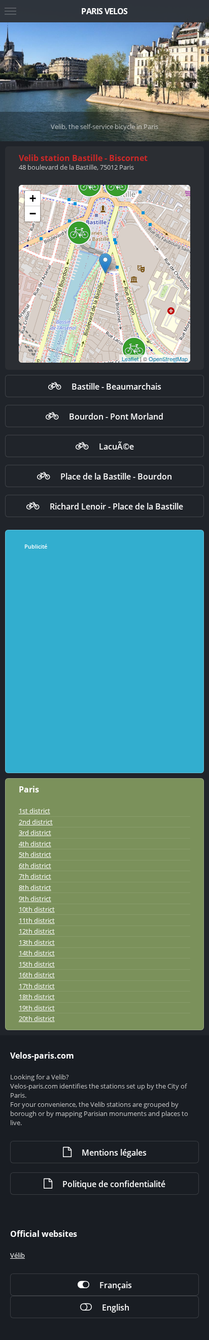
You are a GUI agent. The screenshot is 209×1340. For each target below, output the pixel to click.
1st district (34, 810)
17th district (37, 986)
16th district (37, 974)
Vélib (17, 1255)
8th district (35, 887)
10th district (37, 909)
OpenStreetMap (168, 359)
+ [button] (32, 198)
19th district (37, 1007)
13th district (37, 942)
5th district (35, 854)
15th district (37, 964)
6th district (35, 865)
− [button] (32, 213)
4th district (35, 843)
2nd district (36, 821)
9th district (35, 898)
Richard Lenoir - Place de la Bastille (116, 506)
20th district (37, 1018)
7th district (35, 876)
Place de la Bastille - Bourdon (116, 476)
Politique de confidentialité (113, 1184)
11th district (37, 920)
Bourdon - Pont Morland (116, 416)
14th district (37, 953)
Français (115, 1285)
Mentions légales (114, 1152)
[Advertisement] (104, 662)
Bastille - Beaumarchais (116, 386)
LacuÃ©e (116, 446)
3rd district (35, 832)
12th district (37, 931)
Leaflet (130, 359)
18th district (37, 996)
